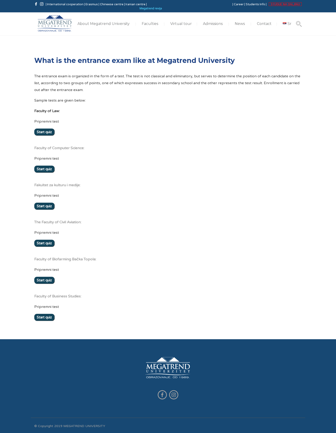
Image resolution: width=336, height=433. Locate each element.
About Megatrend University (103, 24)
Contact (264, 24)
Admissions (213, 24)
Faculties (150, 24)
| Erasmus (91, 4)
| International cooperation (65, 4)
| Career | (238, 4)
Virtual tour (181, 24)
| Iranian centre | (135, 4)
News (240, 24)
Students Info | (256, 4)
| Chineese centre (111, 4)
